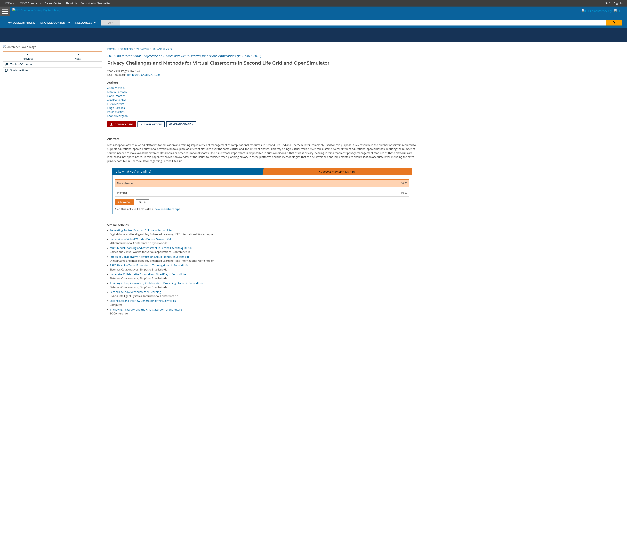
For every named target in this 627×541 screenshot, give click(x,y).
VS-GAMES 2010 (162, 49)
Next (77, 58)
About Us (71, 3)
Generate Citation (181, 124)
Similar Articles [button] (19, 70)
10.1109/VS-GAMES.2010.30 (143, 75)
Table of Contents (21, 64)
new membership (166, 209)
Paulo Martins (116, 112)
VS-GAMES (142, 49)
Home (111, 49)
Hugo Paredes (116, 108)
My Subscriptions (21, 22)
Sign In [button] (618, 3)
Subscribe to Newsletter (96, 3)
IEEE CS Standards (29, 3)
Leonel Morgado (117, 116)
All (110, 22)
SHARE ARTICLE (153, 124)
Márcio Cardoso (117, 92)
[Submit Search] (614, 22)
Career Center (53, 3)
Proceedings (125, 49)
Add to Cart (124, 202)
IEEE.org (9, 3)
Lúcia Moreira (115, 104)
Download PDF (123, 124)
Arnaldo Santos (116, 100)
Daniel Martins (116, 96)
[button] (607, 3)
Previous (28, 58)
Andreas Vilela (116, 88)
